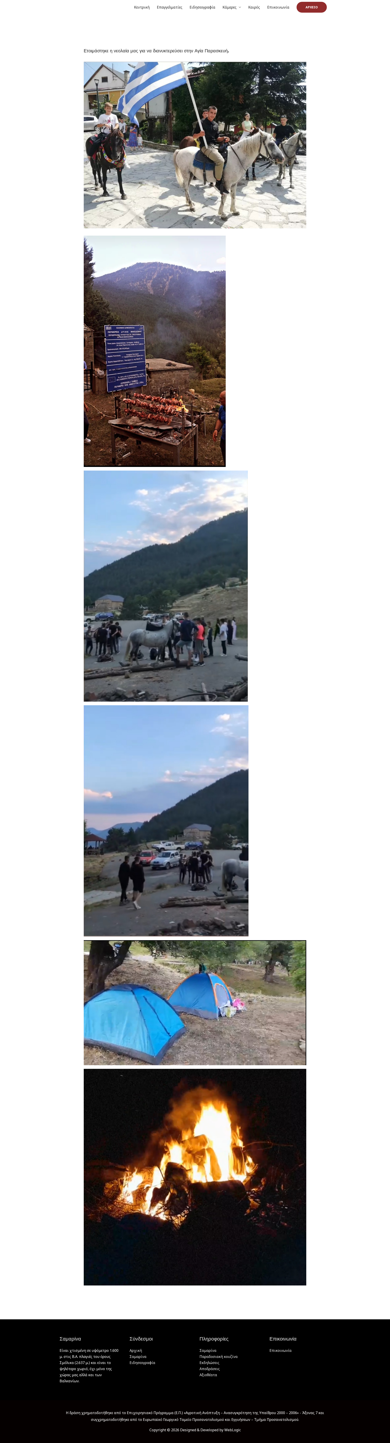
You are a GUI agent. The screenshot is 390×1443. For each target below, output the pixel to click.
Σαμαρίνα (138, 1356)
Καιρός (254, 7)
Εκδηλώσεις (209, 1362)
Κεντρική (142, 7)
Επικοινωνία (278, 7)
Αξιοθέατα (208, 1374)
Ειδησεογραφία (202, 7)
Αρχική (136, 1350)
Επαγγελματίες (169, 7)
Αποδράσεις (210, 1368)
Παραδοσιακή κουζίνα (219, 1356)
